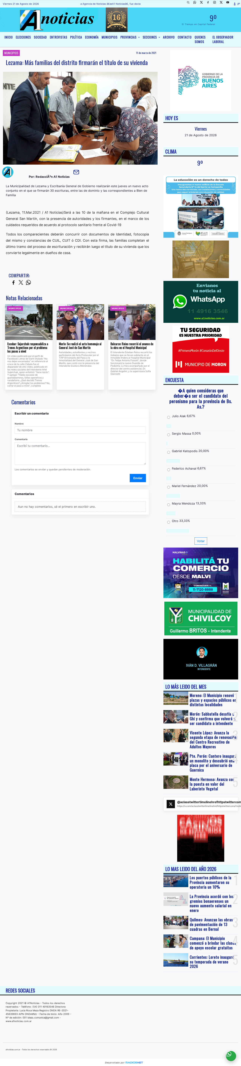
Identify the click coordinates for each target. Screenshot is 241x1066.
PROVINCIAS (128, 37)
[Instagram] (216, 4)
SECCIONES (150, 37)
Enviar (138, 478)
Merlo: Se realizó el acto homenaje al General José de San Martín (80, 346)
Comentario (21, 439)
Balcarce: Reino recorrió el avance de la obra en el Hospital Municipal (132, 346)
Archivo (169, 37)
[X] (203, 4)
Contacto (185, 37)
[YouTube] (229, 4)
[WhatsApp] (196, 4)
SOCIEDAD (40, 37)
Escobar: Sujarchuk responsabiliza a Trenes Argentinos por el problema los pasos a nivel (27, 347)
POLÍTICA (76, 37)
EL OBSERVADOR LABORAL (223, 39)
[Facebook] (209, 4)
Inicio (9, 37)
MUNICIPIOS (109, 37)
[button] (189, 4)
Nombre (19, 423)
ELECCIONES (23, 37)
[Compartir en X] (21, 283)
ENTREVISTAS (58, 37)
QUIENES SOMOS (200, 39)
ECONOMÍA (92, 37)
